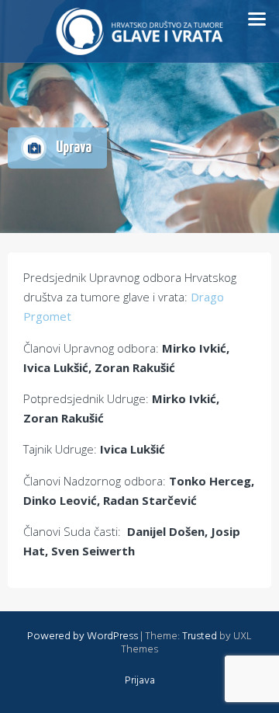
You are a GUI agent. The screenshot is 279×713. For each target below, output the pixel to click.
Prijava (140, 681)
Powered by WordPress (82, 636)
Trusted (199, 636)
